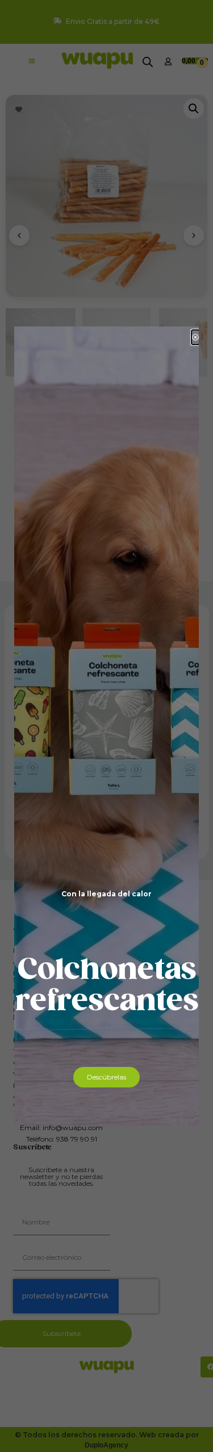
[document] (106, 726)
